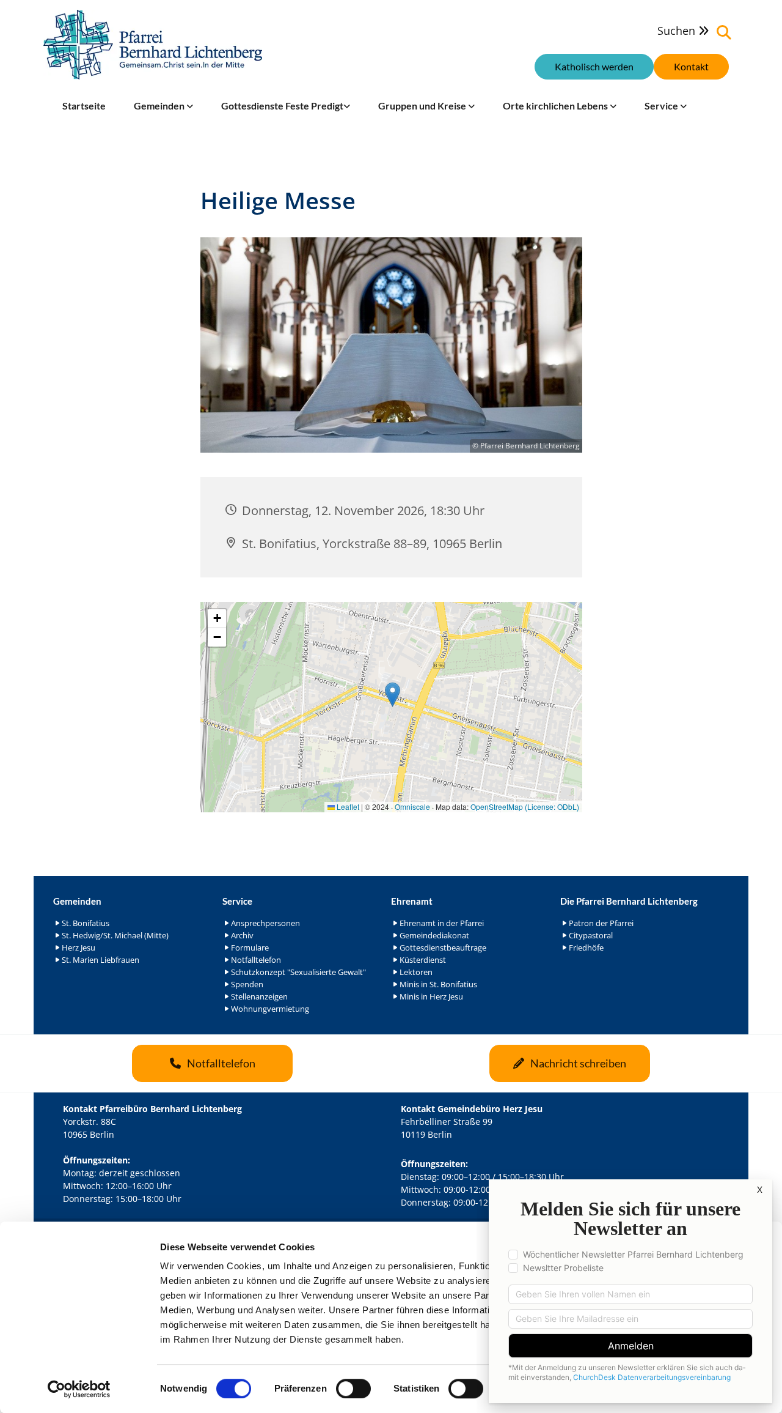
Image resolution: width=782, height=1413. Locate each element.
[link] (163, 105)
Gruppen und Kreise (423, 105)
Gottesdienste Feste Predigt (282, 105)
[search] (724, 32)
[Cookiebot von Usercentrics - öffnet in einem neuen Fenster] (79, 1389)
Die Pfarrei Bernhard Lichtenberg (629, 901)
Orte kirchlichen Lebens (556, 105)
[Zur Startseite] (152, 45)
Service (662, 105)
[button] (691, 67)
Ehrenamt (412, 901)
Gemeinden (160, 105)
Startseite (84, 105)
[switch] (353, 1388)
